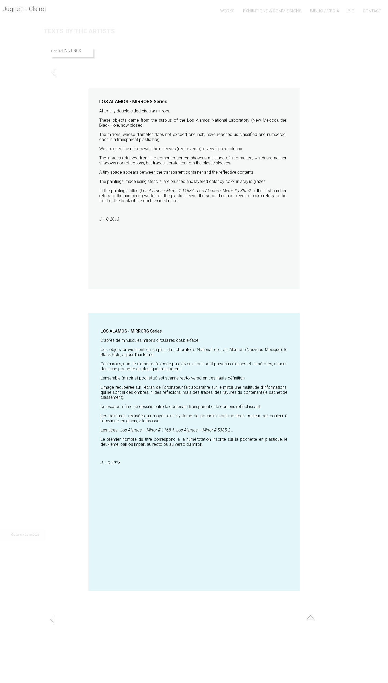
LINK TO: (56, 51)
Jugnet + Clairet (24, 9)
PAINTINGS (71, 51)
